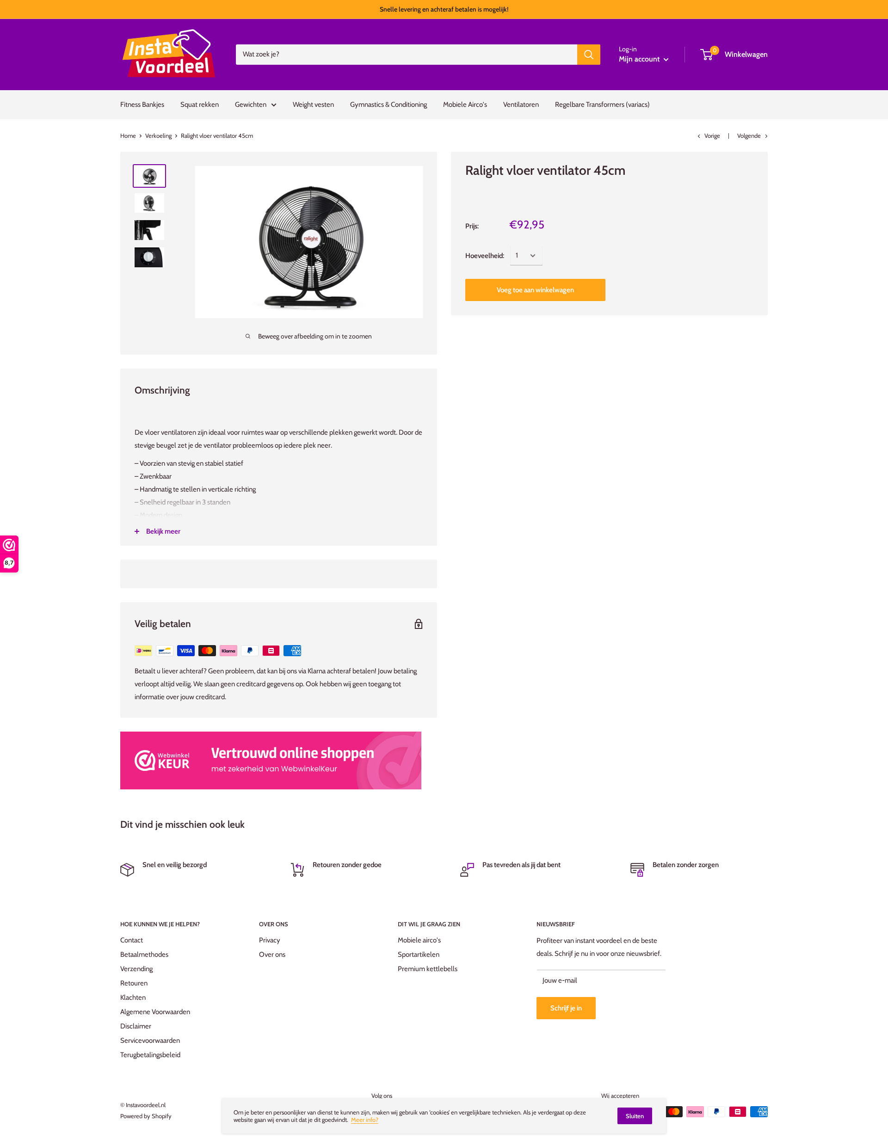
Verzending (136, 969)
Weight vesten (313, 104)
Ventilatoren (521, 104)
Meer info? (364, 1119)
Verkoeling (158, 135)
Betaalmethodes (144, 954)
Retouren (134, 983)
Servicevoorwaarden (150, 1040)
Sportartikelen (418, 954)
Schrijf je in (566, 1008)
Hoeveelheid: (484, 256)
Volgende (749, 135)
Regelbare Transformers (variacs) (602, 104)
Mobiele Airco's (465, 104)
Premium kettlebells (427, 969)
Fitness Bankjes (142, 104)
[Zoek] (588, 54)
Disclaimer (135, 1026)
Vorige (712, 135)
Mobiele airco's (419, 940)
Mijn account (640, 59)
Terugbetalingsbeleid (150, 1055)
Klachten (133, 997)
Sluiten (635, 1116)
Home (128, 135)
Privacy (269, 940)
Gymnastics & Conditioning (388, 104)
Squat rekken (199, 104)
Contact (131, 940)
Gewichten (250, 104)
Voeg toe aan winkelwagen (535, 290)
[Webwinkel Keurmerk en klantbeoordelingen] (270, 760)
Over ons (272, 954)
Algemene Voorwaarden (155, 1012)
